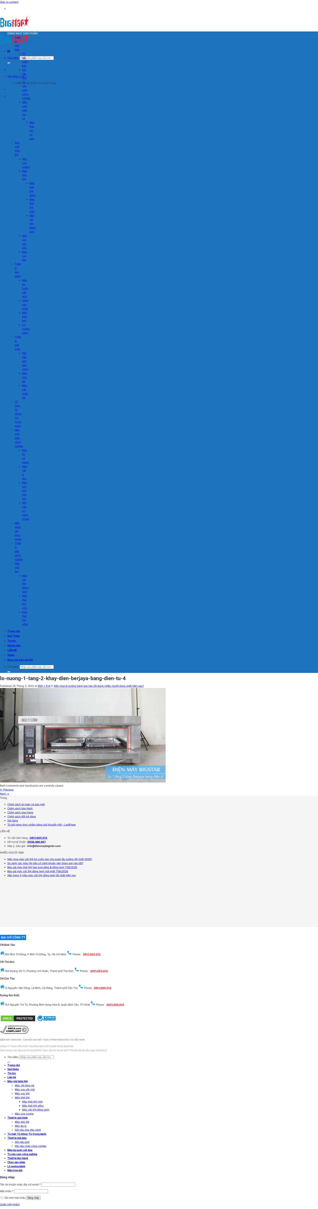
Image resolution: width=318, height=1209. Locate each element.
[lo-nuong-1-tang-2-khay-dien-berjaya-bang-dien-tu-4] (83, 781)
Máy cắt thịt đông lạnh (32, 223)
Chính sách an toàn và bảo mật (26, 804)
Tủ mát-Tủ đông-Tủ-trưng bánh (18, 413)
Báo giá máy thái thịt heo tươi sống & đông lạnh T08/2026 (42, 867)
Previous (6, 789)
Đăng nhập (33, 1197)
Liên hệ (11, 1077)
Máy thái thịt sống (33, 1105)
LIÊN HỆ (12, 650)
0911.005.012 (38, 837)
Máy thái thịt (24, 175)
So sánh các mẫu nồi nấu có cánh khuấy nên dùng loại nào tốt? (45, 863)
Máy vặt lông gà (24, 1085)
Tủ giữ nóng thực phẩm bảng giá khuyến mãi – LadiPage (41, 824)
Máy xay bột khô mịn (24, 490)
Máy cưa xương (26, 162)
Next (4, 793)
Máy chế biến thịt (17, 1081)
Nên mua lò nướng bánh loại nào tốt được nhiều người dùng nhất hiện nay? (99, 685)
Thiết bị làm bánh (17, 1158)
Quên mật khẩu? (10, 1204)
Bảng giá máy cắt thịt (20, 659)
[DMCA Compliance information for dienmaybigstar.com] (14, 1032)
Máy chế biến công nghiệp (19, 438)
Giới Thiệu (13, 635)
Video (11, 655)
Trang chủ (13, 631)
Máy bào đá (24, 377)
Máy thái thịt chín (32, 1101)
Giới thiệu (13, 1069)
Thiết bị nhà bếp (16, 1138)
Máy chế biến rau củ (24, 110)
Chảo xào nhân (25, 304)
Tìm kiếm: (13, 57)
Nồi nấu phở (24, 73)
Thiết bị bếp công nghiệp (19, 551)
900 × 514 (44, 685)
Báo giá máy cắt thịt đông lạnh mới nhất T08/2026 (37, 871)
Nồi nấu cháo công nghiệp (30, 1146)
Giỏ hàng (12, 820)
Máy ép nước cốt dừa (25, 288)
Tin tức (11, 640)
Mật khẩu (6, 1191)
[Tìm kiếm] (8, 62)
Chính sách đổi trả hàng (21, 816)
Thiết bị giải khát (17, 1117)
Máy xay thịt (24, 256)
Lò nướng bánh (26, 328)
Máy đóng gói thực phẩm (18, 531)
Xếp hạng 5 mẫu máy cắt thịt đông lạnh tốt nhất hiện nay (41, 875)
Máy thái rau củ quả (32, 130)
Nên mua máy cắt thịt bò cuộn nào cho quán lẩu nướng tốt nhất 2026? (49, 859)
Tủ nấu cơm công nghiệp (26, 90)
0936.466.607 (36, 841)
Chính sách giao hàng (20, 812)
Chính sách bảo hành (20, 808)
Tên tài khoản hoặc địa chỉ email (20, 1184)
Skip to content (9, 1)
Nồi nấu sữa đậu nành (25, 361)
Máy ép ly (20, 1125)
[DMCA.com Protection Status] (18, 1021)
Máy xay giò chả (25, 1089)
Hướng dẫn (14, 645)
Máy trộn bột (24, 316)
